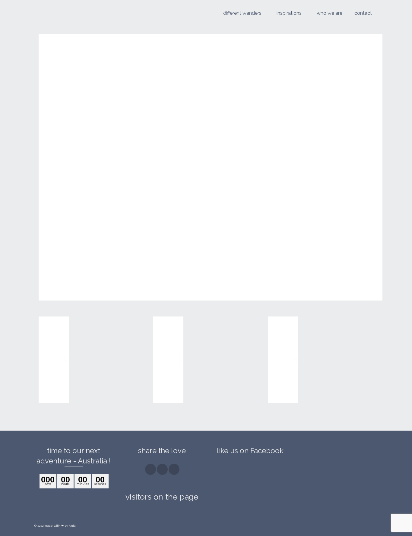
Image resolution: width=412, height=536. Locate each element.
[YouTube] (174, 469)
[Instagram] (162, 469)
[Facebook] (150, 469)
